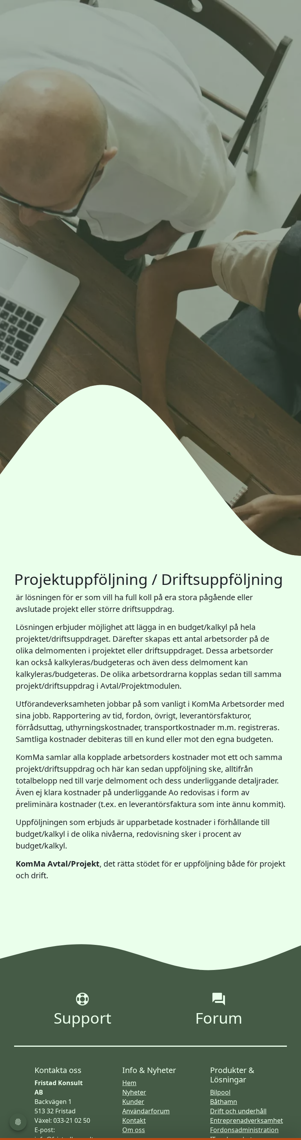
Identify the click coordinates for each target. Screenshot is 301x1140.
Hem (129, 1082)
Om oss (133, 1130)
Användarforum (146, 1111)
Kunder (133, 1101)
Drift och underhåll (238, 1111)
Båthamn (223, 1101)
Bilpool (220, 1092)
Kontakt (134, 1120)
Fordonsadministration (244, 1130)
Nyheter (134, 1092)
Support (82, 1017)
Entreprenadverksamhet (246, 1120)
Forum (218, 1017)
